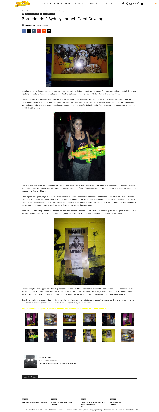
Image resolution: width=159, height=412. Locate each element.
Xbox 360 (36, 14)
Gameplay (25, 399)
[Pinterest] (138, 3)
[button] (156, 3)
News (45, 14)
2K (41, 14)
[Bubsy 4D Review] (123, 390)
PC (34, 11)
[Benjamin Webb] (23, 25)
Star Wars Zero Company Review (61, 402)
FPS (49, 14)
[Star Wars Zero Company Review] (64, 390)
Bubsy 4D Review (115, 402)
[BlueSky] (142, 3)
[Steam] (134, 3)
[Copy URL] (49, 31)
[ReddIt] (44, 31)
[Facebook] (123, 3)
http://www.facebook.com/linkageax (49, 360)
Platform (29, 11)
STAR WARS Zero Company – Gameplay (34, 402)
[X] (29, 31)
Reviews (54, 399)
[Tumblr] (34, 31)
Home (24, 11)
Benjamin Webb (31, 25)
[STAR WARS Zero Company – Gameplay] (35, 390)
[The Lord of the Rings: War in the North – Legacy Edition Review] (94, 390)
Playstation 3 (29, 14)
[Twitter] (126, 3)
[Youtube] (130, 3)
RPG (53, 14)
